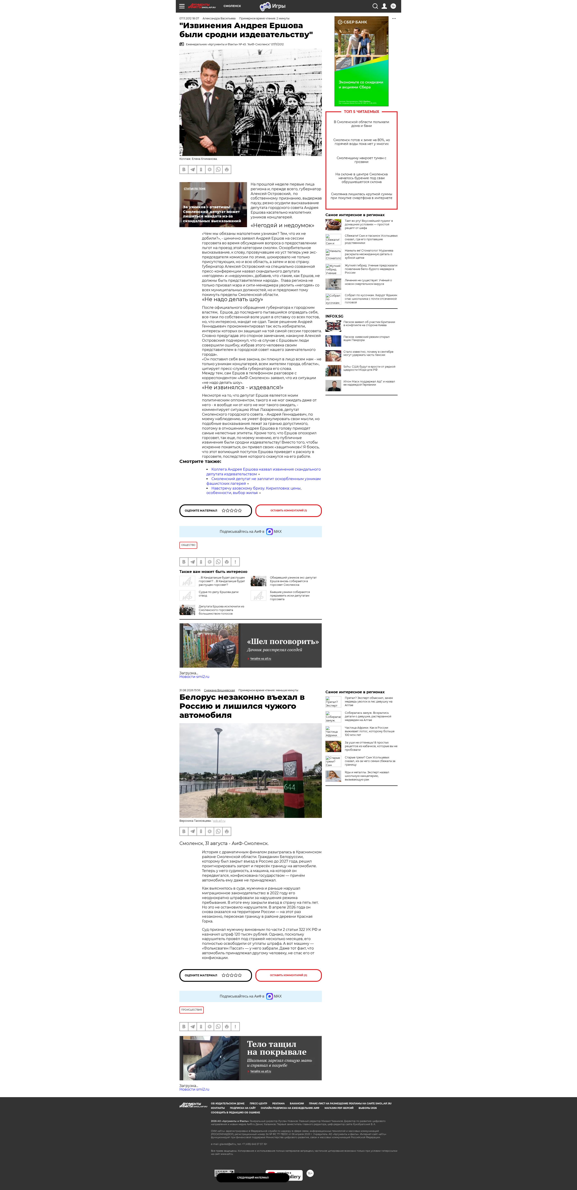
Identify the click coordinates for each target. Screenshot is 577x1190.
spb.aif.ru (219, 820)
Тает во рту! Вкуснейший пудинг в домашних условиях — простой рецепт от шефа (369, 224)
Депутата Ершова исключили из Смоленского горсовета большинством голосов (221, 610)
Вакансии (297, 1103)
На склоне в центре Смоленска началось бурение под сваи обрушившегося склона (361, 178)
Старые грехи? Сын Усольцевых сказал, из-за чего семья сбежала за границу (370, 761)
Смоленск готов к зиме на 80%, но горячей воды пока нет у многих (361, 142)
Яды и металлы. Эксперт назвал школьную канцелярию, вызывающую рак (367, 776)
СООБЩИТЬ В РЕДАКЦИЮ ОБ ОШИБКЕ (235, 1112)
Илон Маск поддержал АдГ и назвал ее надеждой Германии (369, 383)
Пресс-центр (258, 1103)
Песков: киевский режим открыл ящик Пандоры (366, 338)
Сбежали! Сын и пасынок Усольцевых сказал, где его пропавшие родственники (371, 239)
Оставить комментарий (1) (288, 510)
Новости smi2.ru (194, 677)
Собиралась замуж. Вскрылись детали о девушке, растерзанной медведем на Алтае (368, 716)
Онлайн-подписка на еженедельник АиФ (290, 1108)
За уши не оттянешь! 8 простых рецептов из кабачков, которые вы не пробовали (371, 746)
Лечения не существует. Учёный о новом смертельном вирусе (368, 282)
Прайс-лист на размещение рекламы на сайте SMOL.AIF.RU (350, 1103)
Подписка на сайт (243, 1108)
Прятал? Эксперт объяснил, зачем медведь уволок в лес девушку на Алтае (369, 701)
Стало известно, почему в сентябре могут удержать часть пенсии (368, 353)
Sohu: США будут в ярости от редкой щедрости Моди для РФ (369, 368)
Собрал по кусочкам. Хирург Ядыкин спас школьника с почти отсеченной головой (371, 298)
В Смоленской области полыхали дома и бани (361, 124)
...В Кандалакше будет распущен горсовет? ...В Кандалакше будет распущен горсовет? (222, 581)
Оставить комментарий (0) (288, 975)
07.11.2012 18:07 (189, 18)
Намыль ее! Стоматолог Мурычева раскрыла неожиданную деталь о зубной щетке (369, 254)
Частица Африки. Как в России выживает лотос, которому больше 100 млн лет (369, 731)
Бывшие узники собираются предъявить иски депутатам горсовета (290, 595)
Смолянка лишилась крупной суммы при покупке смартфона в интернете (361, 196)
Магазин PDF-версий (339, 1108)
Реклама (278, 1103)
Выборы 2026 (368, 1108)
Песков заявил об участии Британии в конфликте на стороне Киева (369, 323)
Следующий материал (253, 1177)
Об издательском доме (228, 1103)
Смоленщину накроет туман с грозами (361, 160)
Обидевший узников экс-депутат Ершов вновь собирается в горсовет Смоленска (293, 581)
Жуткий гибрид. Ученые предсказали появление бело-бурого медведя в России (371, 269)
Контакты (218, 1108)
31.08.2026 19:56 (189, 690)
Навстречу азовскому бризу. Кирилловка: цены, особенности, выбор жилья (253, 490)
